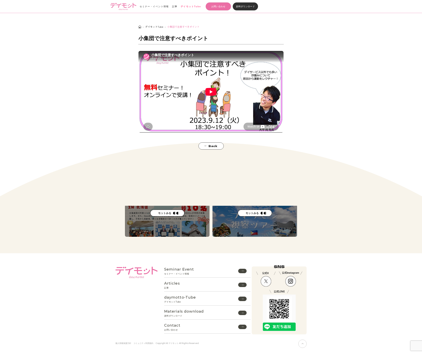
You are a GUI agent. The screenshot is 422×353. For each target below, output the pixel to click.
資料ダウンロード (245, 6)
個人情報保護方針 (123, 343)
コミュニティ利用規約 (143, 343)
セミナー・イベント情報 (154, 6)
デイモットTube (191, 6)
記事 (174, 6)
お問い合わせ (218, 6)
